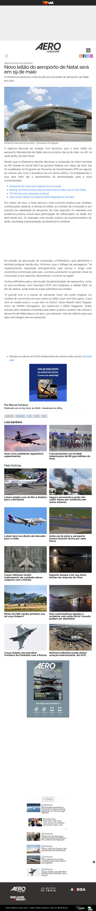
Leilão (36, 416)
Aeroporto (9, 416)
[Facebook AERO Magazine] (84, 56)
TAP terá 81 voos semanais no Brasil (29, 193)
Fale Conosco (42, 908)
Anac (29, 416)
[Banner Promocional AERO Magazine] (48, 382)
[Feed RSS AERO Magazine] (80, 56)
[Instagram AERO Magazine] (91, 56)
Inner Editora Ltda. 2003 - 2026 (20, 908)
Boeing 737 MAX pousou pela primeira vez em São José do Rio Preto (47, 189)
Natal (44, 416)
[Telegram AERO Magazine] (87, 56)
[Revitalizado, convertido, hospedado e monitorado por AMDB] (90, 908)
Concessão (20, 416)
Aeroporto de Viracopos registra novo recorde (35, 186)
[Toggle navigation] (6, 56)
